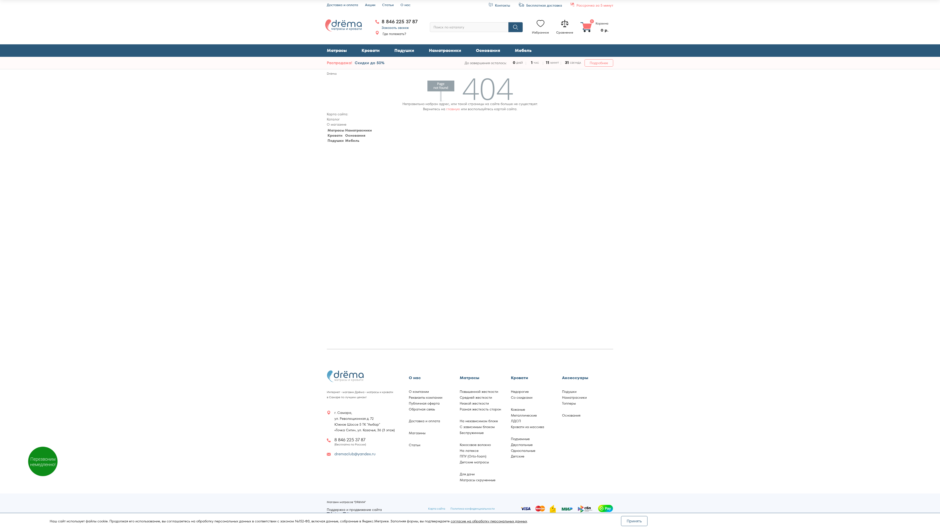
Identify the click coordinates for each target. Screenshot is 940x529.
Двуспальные (522, 444)
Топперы (569, 403)
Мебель (352, 140)
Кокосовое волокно (475, 444)
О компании (419, 391)
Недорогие (520, 391)
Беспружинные (472, 432)
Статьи (388, 5)
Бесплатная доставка (543, 5)
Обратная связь (422, 409)
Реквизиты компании (425, 397)
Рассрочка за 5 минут (594, 5)
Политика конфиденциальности (472, 508)
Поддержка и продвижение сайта (354, 510)
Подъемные (520, 438)
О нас (405, 5)
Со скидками (521, 397)
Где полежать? (394, 33)
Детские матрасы (474, 462)
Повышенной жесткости (479, 391)
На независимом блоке (479, 421)
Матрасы (337, 50)
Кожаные (518, 409)
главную (453, 109)
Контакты (502, 5)
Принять (634, 521)
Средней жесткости (476, 397)
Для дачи (467, 474)
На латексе (469, 450)
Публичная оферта (424, 403)
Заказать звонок (395, 28)
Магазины (417, 433)
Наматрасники (445, 50)
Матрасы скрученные (477, 480)
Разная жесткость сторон (480, 409)
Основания (488, 50)
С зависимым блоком (477, 426)
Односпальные (523, 450)
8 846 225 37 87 (400, 21)
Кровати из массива (527, 426)
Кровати (371, 50)
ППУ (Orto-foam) (473, 456)
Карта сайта (436, 508)
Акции (370, 5)
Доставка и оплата (342, 5)
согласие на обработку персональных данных (489, 521)
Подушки (404, 50)
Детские (517, 456)
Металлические (524, 415)
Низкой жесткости (474, 403)
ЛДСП (516, 421)
